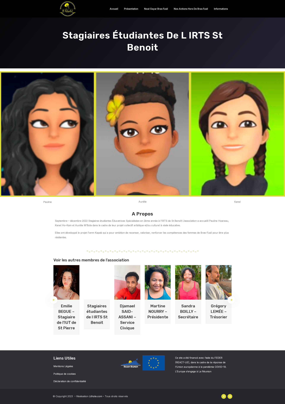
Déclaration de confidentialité (69, 381)
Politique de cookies (64, 373)
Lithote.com (95, 396)
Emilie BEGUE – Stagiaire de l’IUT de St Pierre (66, 317)
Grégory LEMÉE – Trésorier (218, 311)
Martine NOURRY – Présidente (157, 311)
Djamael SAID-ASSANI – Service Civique (127, 317)
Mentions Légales (63, 366)
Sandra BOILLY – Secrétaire (188, 311)
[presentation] (53, 300)
